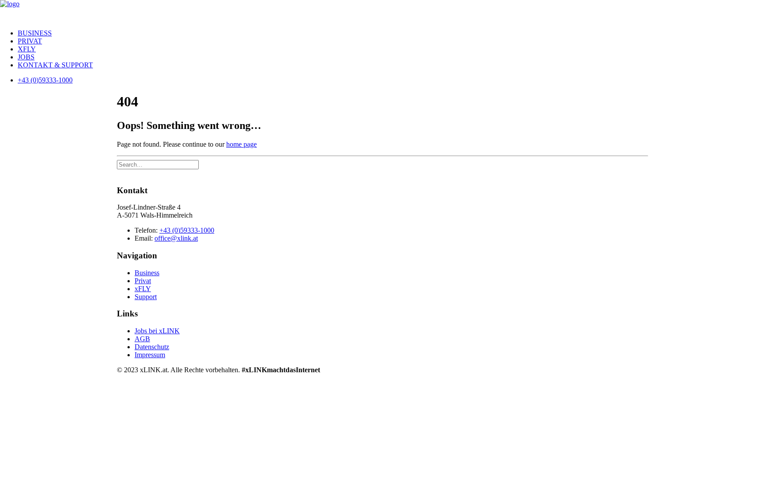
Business (35, 33)
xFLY (27, 49)
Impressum (150, 355)
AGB (142, 339)
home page (241, 144)
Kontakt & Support (55, 65)
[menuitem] (391, 33)
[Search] (158, 164)
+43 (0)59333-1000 (186, 230)
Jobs (26, 57)
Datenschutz (152, 347)
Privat (30, 41)
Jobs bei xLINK (157, 331)
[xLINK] (382, 11)
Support (146, 296)
